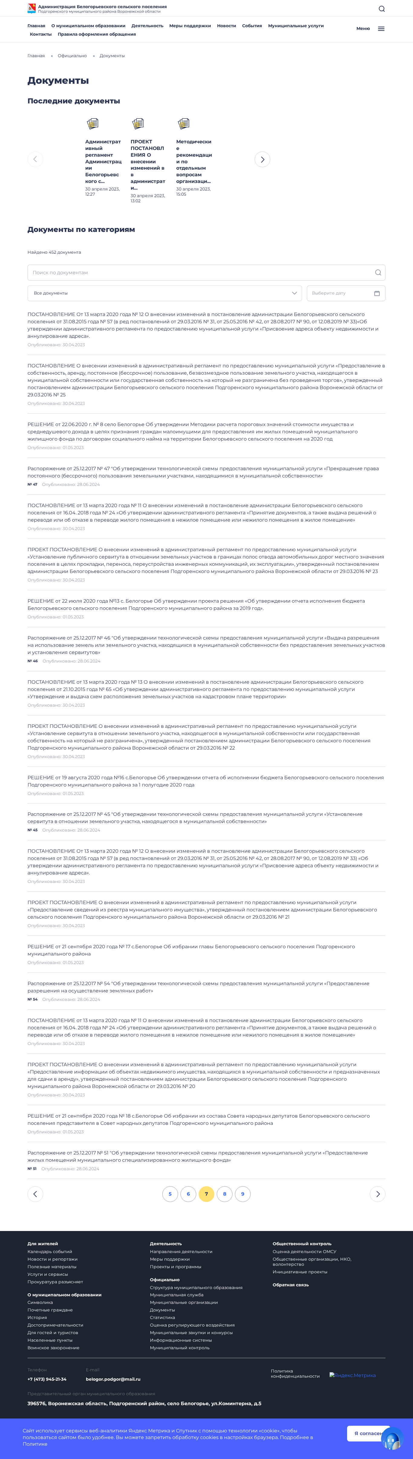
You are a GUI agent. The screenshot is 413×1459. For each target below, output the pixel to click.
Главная (36, 25)
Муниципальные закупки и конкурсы (191, 1332)
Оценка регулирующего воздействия (192, 1325)
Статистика (162, 1317)
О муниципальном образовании (88, 25)
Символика (40, 1302)
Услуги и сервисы (48, 1274)
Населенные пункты (50, 1340)
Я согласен (369, 1433)
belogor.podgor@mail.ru (113, 1379)
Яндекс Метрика (149, 1431)
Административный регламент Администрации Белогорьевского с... (103, 161)
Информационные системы (181, 1340)
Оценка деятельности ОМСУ (305, 1251)
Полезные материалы (52, 1266)
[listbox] (165, 293)
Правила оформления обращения (97, 34)
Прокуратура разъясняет (55, 1282)
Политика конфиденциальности (295, 1374)
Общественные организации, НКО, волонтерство (312, 1261)
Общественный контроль (302, 1243)
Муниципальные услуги (296, 25)
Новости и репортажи (53, 1259)
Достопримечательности (55, 1325)
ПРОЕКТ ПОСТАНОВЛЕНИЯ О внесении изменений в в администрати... (148, 165)
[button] (262, 159)
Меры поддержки (190, 25)
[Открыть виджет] (392, 1438)
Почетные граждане (50, 1310)
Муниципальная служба (176, 1295)
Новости (226, 25)
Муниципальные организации (184, 1302)
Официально (165, 1279)
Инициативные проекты (300, 1272)
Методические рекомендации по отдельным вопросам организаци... (194, 161)
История (37, 1317)
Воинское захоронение (54, 1347)
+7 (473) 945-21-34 (47, 1379)
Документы (162, 1310)
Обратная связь (291, 1285)
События (252, 25)
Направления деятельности (181, 1251)
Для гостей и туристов (53, 1332)
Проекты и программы (175, 1266)
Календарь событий (50, 1251)
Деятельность (147, 25)
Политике (35, 1444)
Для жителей (43, 1243)
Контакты (41, 34)
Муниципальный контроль (180, 1347)
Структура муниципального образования (196, 1287)
